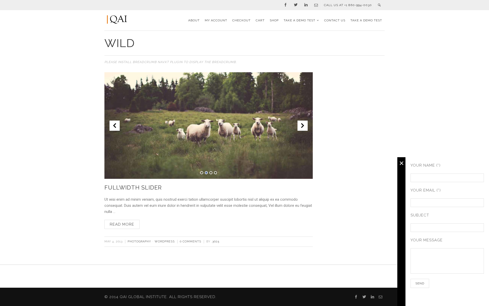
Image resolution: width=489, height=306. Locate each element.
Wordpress (165, 241)
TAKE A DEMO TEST (299, 20)
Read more (122, 224)
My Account (216, 20)
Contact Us (334, 20)
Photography (139, 241)
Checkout (241, 20)
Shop (274, 20)
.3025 (215, 241)
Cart (260, 20)
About (194, 20)
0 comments (190, 241)
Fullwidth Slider (133, 187)
